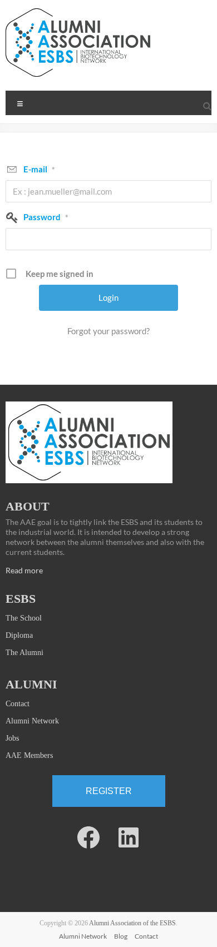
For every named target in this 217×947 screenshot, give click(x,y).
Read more (24, 570)
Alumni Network (32, 721)
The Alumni (24, 652)
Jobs (12, 738)
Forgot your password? (108, 331)
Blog (120, 936)
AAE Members (29, 755)
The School (24, 618)
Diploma (19, 635)
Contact (17, 704)
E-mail (39, 169)
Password (45, 217)
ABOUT (28, 506)
